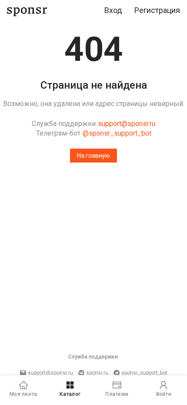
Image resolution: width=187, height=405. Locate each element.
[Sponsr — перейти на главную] (27, 11)
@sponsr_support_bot (117, 133)
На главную (93, 155)
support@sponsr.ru (126, 124)
